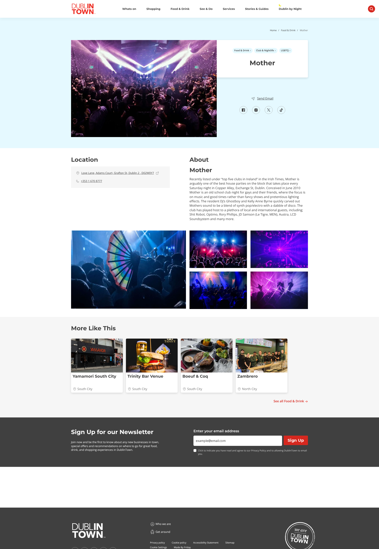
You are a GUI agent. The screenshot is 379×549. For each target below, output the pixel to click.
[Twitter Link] (269, 113)
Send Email (265, 98)
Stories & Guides (256, 9)
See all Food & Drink (289, 401)
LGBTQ (285, 50)
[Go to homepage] (89, 531)
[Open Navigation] (371, 8)
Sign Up (296, 440)
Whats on (129, 9)
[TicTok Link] (281, 113)
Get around (163, 532)
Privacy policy (157, 542)
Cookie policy (179, 542)
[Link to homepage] (83, 9)
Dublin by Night (290, 9)
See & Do (206, 9)
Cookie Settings (158, 547)
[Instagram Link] (256, 113)
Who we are (163, 524)
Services (229, 9)
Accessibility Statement (206, 542)
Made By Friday (182, 547)
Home (273, 30)
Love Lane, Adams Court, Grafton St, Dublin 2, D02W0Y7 (117, 173)
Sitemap (230, 542)
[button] (128, 270)
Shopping (153, 9)
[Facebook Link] (243, 113)
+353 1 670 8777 (91, 181)
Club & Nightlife (265, 50)
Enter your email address (216, 431)
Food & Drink (180, 9)
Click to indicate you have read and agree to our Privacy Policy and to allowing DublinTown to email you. (252, 452)
